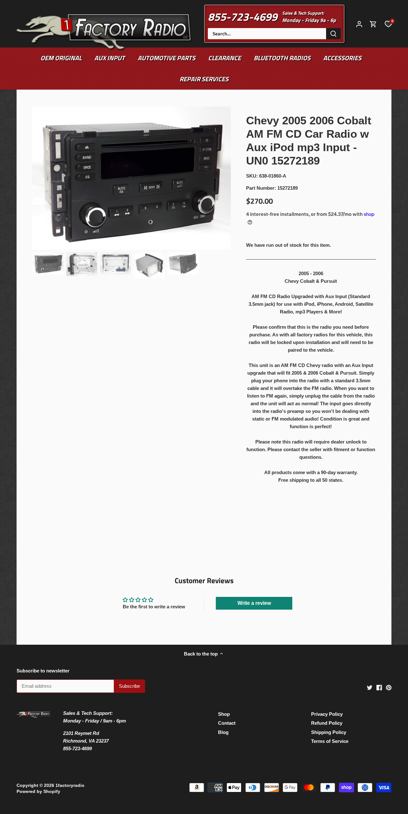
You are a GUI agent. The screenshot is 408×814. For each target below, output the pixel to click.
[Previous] (42, 178)
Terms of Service (329, 741)
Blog (223, 732)
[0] (388, 23)
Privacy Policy (327, 714)
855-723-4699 (242, 16)
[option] (131, 178)
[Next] (221, 178)
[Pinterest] (388, 687)
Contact (227, 723)
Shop (224, 714)
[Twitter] (369, 687)
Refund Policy (326, 723)
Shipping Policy (328, 732)
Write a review (254, 603)
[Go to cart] (373, 24)
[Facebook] (379, 687)
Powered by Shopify (38, 791)
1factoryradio (69, 785)
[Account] (359, 24)
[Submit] (333, 33)
